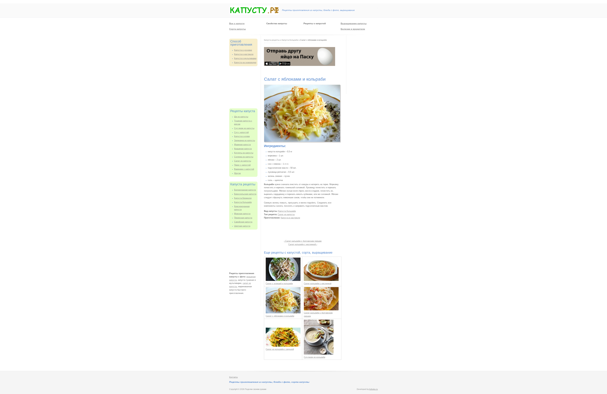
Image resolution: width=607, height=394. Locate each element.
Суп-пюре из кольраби (314, 357)
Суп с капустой (241, 132)
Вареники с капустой (244, 169)
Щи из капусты (241, 116)
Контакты (233, 377)
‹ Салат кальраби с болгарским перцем (303, 241)
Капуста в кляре (242, 136)
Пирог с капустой (242, 165)
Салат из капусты (242, 161)
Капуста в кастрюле (243, 54)
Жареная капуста (242, 144)
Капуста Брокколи (242, 198)
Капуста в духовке (243, 50)
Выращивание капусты (354, 23)
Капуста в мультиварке (245, 58)
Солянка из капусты (243, 157)
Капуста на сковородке (245, 62)
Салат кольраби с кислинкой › (302, 244)
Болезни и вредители (353, 29)
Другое (237, 173)
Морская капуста (242, 213)
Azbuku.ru (373, 389)
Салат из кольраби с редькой (280, 349)
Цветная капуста (242, 226)
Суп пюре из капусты (244, 128)
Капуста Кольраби (243, 202)
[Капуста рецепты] (254, 14)
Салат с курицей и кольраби (279, 283)
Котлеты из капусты (243, 153)
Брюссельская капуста (245, 194)
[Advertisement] (245, 87)
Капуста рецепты (272, 40)
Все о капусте (237, 23)
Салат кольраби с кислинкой (317, 283)
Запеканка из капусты (244, 140)
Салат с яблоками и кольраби (280, 316)
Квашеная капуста (243, 148)
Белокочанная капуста (245, 190)
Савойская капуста (243, 222)
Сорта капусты (237, 29)
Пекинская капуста (243, 218)
